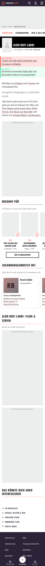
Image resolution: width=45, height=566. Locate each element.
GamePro (9, 556)
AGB (24, 538)
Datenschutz (10, 544)
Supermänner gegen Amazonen (29, 244)
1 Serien (31, 83)
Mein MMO (27, 556)
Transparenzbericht (30, 544)
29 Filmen (18, 83)
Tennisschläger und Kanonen (26, 115)
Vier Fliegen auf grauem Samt (16, 108)
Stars (10, 26)
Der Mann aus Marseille (21, 111)
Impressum (10, 538)
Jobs (6, 550)
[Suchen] (29, 3)
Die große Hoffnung (11, 304)
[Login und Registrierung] (35, 3)
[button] (10, 563)
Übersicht (7, 32)
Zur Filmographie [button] (22, 254)
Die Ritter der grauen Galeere (14, 298)
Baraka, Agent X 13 (10, 301)
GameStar (26, 550)
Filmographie (22, 32)
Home (4, 26)
